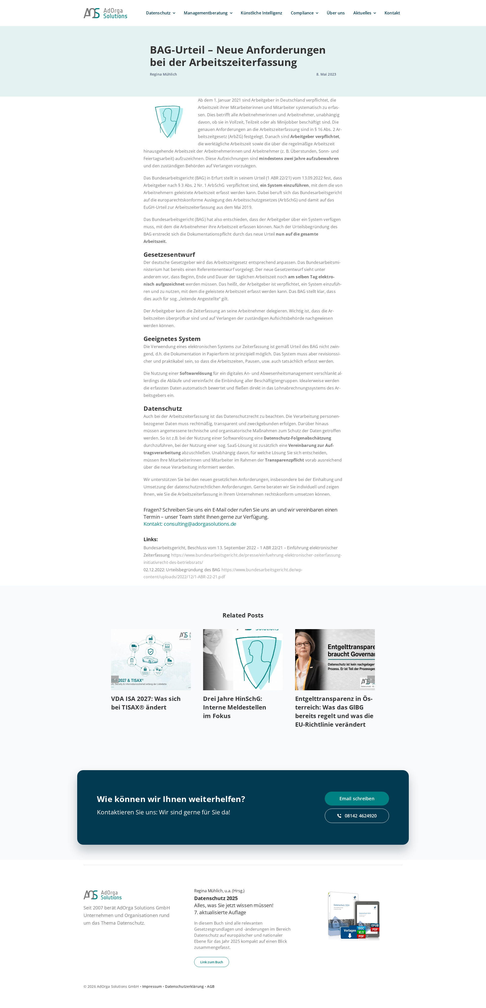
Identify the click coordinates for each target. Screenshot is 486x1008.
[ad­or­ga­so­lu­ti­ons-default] (105, 10)
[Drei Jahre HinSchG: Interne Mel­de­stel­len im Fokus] (243, 659)
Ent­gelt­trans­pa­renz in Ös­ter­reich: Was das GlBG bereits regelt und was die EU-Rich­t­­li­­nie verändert (334, 711)
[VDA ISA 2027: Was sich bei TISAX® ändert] (151, 659)
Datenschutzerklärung (184, 986)
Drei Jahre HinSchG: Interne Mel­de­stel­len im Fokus (234, 707)
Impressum (152, 986)
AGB (210, 986)
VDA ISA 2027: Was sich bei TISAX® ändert (146, 702)
